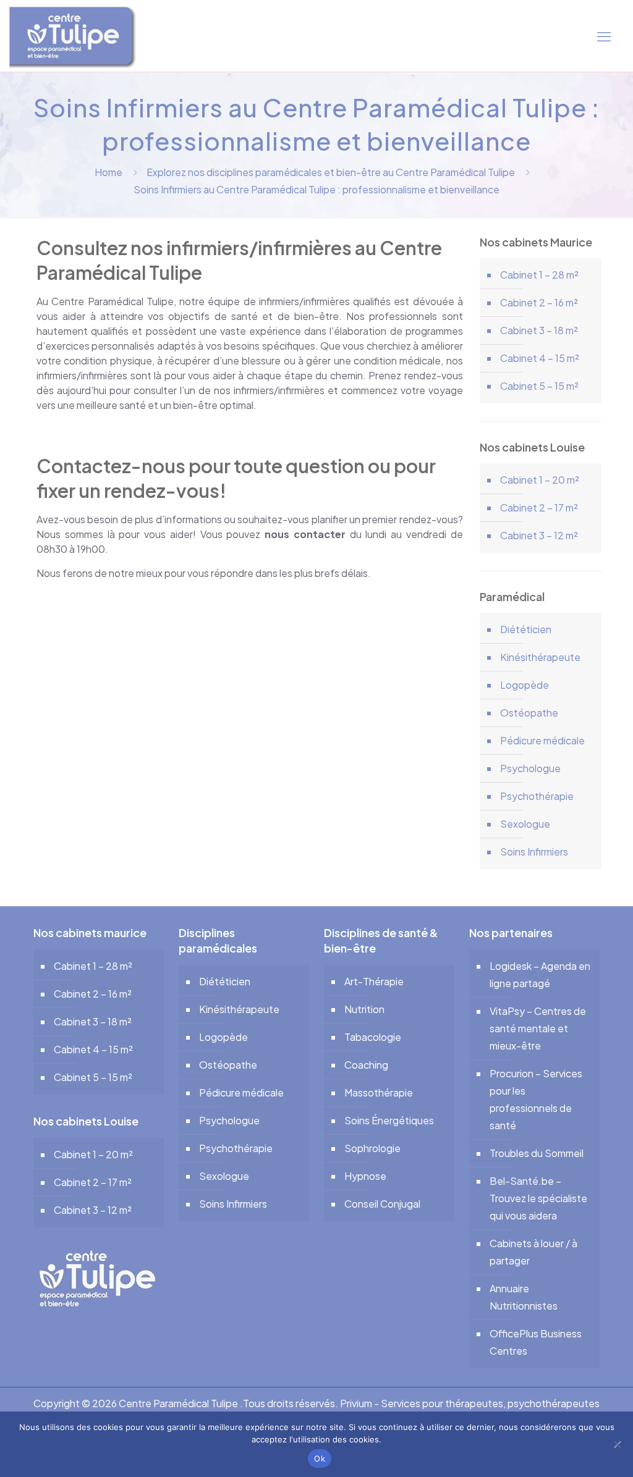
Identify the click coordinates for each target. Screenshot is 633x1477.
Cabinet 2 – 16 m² (539, 302)
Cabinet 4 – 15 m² (539, 357)
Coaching (366, 1064)
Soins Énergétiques (389, 1120)
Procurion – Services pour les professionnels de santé (536, 1099)
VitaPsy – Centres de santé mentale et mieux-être (538, 1028)
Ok (319, 1458)
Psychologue (530, 768)
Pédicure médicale (542, 740)
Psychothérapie (537, 795)
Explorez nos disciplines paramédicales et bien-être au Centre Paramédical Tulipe (331, 172)
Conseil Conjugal (382, 1203)
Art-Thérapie (374, 981)
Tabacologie (372, 1036)
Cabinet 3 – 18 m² (539, 330)
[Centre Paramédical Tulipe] (73, 36)
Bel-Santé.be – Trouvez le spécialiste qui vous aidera (538, 1198)
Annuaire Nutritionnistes (524, 1297)
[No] (617, 1444)
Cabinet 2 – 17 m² (539, 507)
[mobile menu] (603, 35)
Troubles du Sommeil (537, 1153)
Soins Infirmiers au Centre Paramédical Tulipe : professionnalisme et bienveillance (316, 189)
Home (108, 172)
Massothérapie (378, 1092)
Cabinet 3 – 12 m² (539, 535)
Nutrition (364, 1009)
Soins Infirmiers (534, 851)
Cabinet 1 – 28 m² (539, 274)
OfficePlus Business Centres (536, 1342)
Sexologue (525, 823)
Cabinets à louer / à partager (533, 1252)
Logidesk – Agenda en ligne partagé (540, 974)
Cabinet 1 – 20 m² (539, 479)
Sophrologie (372, 1148)
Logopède (524, 684)
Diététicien (525, 629)
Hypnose (365, 1175)
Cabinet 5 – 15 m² (539, 385)
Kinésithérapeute (540, 656)
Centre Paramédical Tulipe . (181, 1403)
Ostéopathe (529, 712)
